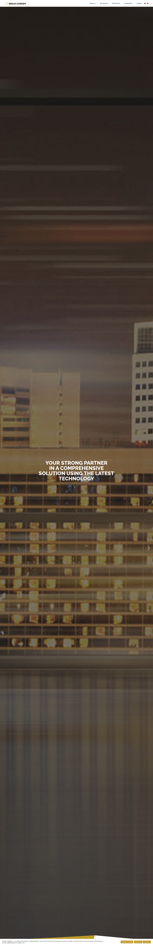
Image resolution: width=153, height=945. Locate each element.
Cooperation (128, 3)
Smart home (116, 3)
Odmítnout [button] (147, 942)
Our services (104, 3)
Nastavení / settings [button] (127, 942)
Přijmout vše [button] (138, 942)
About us (92, 3)
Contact (139, 3)
